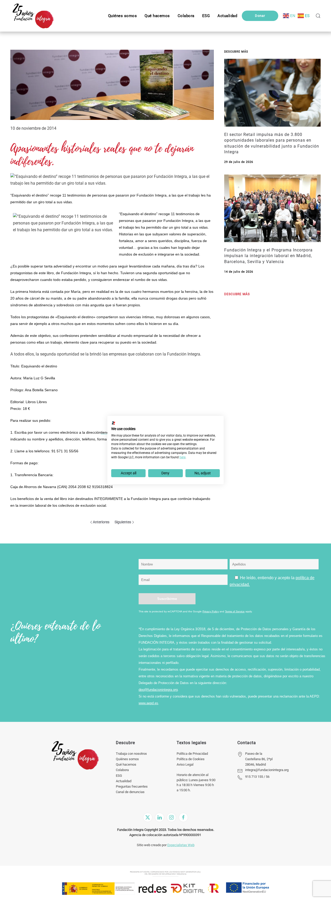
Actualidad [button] (227, 15)
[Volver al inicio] (33, 16)
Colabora (122, 770)
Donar (260, 16)
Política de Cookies (191, 759)
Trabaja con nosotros (131, 754)
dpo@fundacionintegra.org (158, 690)
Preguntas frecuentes (132, 786)
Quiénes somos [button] (122, 15)
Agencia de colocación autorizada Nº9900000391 (165, 835)
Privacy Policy (210, 611)
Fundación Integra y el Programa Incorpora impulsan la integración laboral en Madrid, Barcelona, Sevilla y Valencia (268, 256)
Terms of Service (235, 611)
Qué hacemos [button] (157, 15)
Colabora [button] (186, 15)
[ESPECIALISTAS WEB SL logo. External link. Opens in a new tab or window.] (113, 423)
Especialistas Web (180, 845)
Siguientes (123, 522)
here (182, 457)
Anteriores (101, 522)
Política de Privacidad (192, 754)
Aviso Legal (185, 764)
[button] (206, 15)
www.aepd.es (148, 703)
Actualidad (123, 781)
